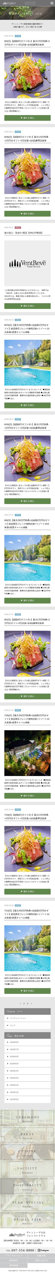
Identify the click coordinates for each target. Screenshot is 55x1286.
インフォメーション (18, 1018)
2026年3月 (14, 1078)
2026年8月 (14, 1042)
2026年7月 (14, 1049)
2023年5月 (14, 1099)
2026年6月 (14, 1057)
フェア (12, 1025)
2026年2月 (14, 1085)
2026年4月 (14, 1071)
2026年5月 (14, 1064)
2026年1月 (14, 1092)
